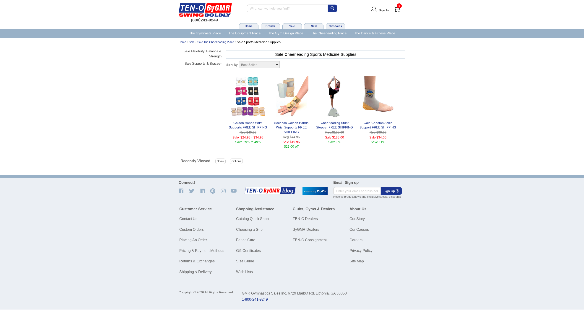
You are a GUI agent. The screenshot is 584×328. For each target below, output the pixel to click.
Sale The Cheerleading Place (215, 42)
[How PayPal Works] (315, 191)
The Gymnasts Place (205, 33)
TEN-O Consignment (310, 240)
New (314, 26)
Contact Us (188, 219)
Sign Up (389, 191)
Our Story (357, 219)
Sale (292, 26)
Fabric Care (245, 240)
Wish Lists (244, 272)
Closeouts (335, 26)
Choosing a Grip (249, 229)
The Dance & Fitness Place (374, 33)
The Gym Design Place (285, 33)
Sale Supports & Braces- (203, 63)
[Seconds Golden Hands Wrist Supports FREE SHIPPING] (291, 96)
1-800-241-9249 (255, 299)
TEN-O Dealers (305, 219)
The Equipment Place (245, 33)
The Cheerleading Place (329, 33)
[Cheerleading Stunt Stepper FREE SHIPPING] (334, 96)
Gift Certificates (248, 251)
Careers (355, 240)
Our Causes (359, 229)
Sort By (232, 65)
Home (249, 26)
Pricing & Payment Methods (201, 251)
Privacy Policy (361, 251)
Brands (270, 26)
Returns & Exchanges (197, 261)
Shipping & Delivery (195, 272)
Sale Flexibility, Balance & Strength (202, 53)
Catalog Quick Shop (252, 219)
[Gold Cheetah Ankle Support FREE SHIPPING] (378, 96)
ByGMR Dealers (306, 229)
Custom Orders (191, 229)
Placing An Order (193, 240)
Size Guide (245, 261)
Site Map (356, 261)
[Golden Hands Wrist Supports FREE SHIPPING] (248, 96)
